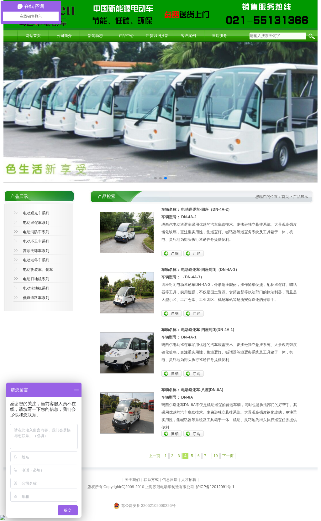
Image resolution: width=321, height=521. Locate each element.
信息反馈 (169, 479)
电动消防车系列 (36, 232)
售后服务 (219, 36)
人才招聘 (188, 479)
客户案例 (188, 36)
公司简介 (64, 36)
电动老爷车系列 (36, 260)
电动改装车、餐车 (38, 269)
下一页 (228, 456)
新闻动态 (95, 36)
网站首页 (33, 36)
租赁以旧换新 (157, 36)
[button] (155, 178)
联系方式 (151, 479)
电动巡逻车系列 (36, 222)
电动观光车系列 (36, 213)
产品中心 (126, 36)
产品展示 (300, 196)
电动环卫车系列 (36, 241)
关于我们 (132, 479)
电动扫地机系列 (36, 279)
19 (215, 456)
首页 (285, 196)
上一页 (154, 456)
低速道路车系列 (36, 298)
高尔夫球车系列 (36, 251)
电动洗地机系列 (36, 288)
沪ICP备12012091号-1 (215, 487)
